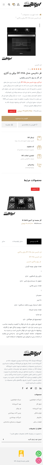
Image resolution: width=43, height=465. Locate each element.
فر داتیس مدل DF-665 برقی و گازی (29, 252)
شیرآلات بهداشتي (15, 418)
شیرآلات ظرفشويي (35, 400)
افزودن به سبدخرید (21, 118)
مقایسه (8, 125)
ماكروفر (39, 418)
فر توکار (18, 409)
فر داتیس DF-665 (35, 257)
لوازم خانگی (37, 413)
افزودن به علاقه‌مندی (29, 125)
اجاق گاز (38, 404)
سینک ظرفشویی (16, 400)
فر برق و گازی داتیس (34, 262)
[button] (18, 4)
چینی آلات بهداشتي (14, 413)
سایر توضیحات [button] (17, 241)
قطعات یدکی (37, 422)
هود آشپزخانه (16, 404)
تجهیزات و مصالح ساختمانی (12, 422)
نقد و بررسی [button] (34, 241)
